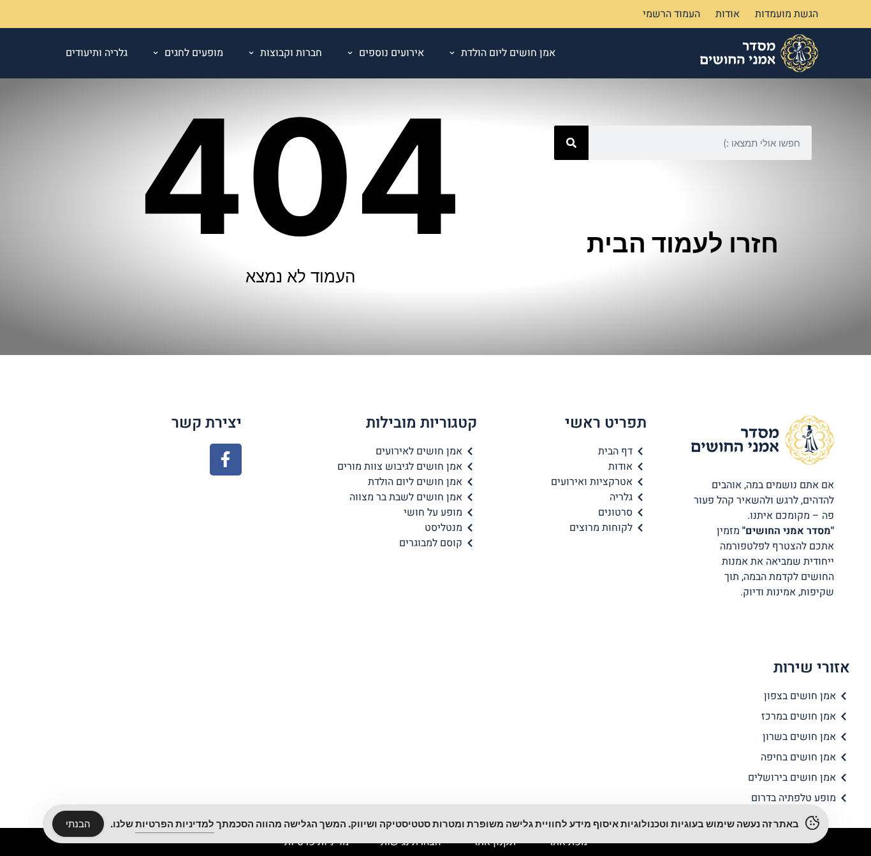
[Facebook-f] (226, 459)
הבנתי (78, 824)
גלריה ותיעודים (97, 53)
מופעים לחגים (194, 53)
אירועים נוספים (391, 53)
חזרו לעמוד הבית (683, 243)
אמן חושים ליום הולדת (508, 53)
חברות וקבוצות (291, 53)
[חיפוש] (571, 143)
